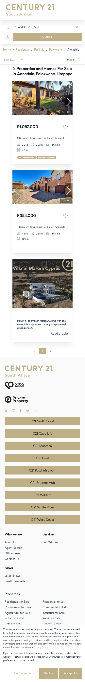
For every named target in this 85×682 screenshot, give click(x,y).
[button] (28, 27)
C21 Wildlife (42, 495)
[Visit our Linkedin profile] (27, 410)
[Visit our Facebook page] (20, 410)
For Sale (39, 50)
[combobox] (50, 27)
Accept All (70, 673)
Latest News (12, 576)
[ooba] (42, 385)
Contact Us (12, 559)
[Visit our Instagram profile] (13, 410)
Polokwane (56, 50)
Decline (49, 673)
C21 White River (42, 507)
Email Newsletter (15, 581)
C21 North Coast (42, 421)
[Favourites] (65, 127)
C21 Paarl (42, 458)
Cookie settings (24, 673)
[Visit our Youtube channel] (35, 410)
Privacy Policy (41, 647)
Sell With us (50, 542)
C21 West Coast (42, 520)
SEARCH (47, 37)
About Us (11, 542)
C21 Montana (42, 446)
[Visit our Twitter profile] (6, 410)
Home (7, 50)
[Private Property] (42, 399)
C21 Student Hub (42, 483)
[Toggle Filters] (7, 37)
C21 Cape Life (43, 433)
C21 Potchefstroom (42, 470)
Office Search (13, 553)
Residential (22, 50)
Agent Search (13, 548)
